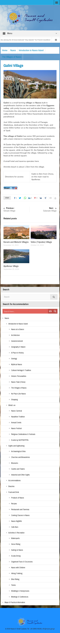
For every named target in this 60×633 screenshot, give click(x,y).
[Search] (53, 297)
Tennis (13, 585)
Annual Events (16, 422)
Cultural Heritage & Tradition (21, 370)
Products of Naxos (17, 498)
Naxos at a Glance (17, 329)
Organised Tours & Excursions (22, 562)
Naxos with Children (18, 567)
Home (4, 50)
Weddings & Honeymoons (20, 591)
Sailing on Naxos (17, 550)
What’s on (11, 405)
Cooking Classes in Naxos (20, 515)
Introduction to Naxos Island (31, 50)
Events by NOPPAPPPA (19, 440)
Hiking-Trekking (16, 573)
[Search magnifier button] (55, 311)
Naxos (13, 50)
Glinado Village (9, 209)
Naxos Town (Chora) (18, 382)
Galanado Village (50, 209)
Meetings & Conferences (19, 597)
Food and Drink (13, 492)
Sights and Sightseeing (16, 446)
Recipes (14, 503)
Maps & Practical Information (15, 602)
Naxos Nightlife (16, 521)
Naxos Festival (16, 428)
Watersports (15, 538)
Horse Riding (15, 544)
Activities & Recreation (16, 533)
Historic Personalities (18, 376)
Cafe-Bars (14, 527)
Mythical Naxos (16, 364)
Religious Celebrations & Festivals (23, 434)
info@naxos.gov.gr (48, 629)
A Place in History (17, 353)
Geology (14, 358)
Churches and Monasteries (20, 457)
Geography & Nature (18, 347)
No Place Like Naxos (18, 394)
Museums (14, 463)
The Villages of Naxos (11, 56)
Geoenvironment (17, 341)
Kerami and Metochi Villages (16, 242)
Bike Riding (15, 579)
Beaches (11, 486)
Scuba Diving (16, 556)
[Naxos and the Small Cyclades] (30, 17)
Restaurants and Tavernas (20, 509)
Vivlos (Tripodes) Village (41, 242)
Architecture (15, 335)
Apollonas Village (11, 266)
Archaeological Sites (18, 451)
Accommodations (14, 480)
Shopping (14, 399)
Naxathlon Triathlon (18, 417)
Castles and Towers (18, 469)
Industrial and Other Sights (20, 475)
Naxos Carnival (16, 411)
